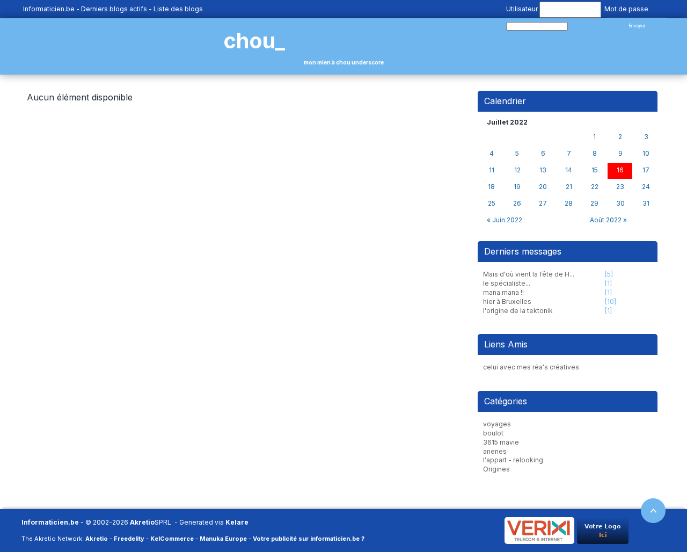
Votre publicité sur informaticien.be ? (308, 538)
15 (594, 170)
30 (620, 203)
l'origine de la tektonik (518, 311)
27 (543, 203)
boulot (493, 433)
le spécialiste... (506, 283)
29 (594, 203)
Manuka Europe (223, 538)
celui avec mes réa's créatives (531, 367)
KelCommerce (172, 538)
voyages (497, 424)
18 (491, 187)
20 (543, 187)
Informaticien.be (49, 9)
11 (491, 170)
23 (620, 187)
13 (542, 170)
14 (568, 170)
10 (645, 153)
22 (594, 187)
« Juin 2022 (504, 220)
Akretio (142, 522)
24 (646, 187)
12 (517, 170)
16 (620, 170)
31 (645, 203)
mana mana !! (503, 292)
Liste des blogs (178, 9)
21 (569, 187)
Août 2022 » (608, 220)
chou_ (254, 40)
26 (517, 203)
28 (569, 203)
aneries (495, 451)
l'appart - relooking (513, 460)
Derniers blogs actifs (114, 9)
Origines (496, 469)
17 (645, 170)
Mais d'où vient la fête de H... (528, 274)
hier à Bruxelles (507, 301)
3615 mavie (501, 442)
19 (517, 187)
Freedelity (129, 538)
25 (491, 203)
